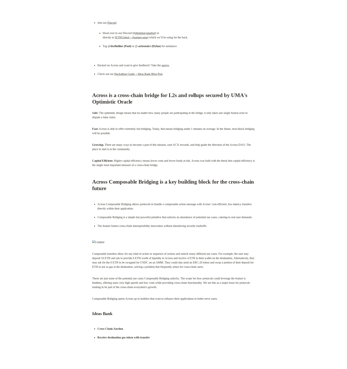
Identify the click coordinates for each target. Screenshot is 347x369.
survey (165, 65)
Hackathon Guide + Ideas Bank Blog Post (138, 74)
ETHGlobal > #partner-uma (131, 37)
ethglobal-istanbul (145, 33)
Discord (111, 22)
